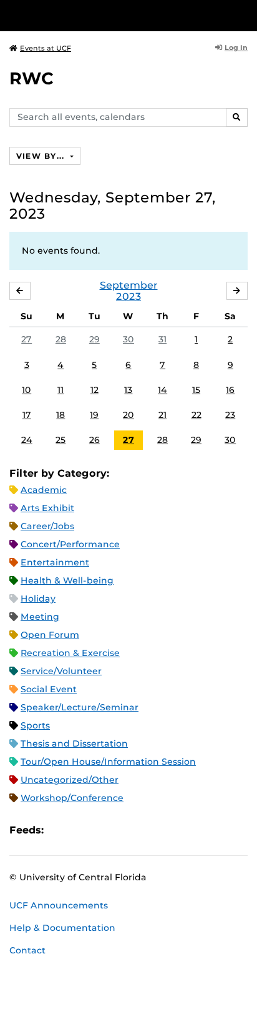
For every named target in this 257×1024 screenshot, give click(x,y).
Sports (35, 725)
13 (128, 389)
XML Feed (123, 830)
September (129, 285)
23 (230, 414)
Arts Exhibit (47, 508)
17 (26, 414)
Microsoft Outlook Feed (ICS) (81, 830)
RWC (31, 78)
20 (128, 414)
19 (94, 414)
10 (26, 389)
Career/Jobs (47, 526)
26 (94, 439)
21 (162, 414)
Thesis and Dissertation (74, 743)
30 (128, 339)
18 (60, 414)
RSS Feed (102, 830)
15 (196, 389)
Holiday (38, 598)
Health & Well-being (67, 580)
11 (60, 389)
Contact (27, 950)
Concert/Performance (70, 544)
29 (94, 339)
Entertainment (55, 562)
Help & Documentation (62, 927)
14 (162, 389)
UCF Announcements (58, 905)
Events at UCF (45, 48)
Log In (236, 47)
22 (196, 414)
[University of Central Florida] (94, 15)
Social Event (49, 689)
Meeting (40, 616)
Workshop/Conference (72, 797)
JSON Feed (144, 830)
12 (94, 389)
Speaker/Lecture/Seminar (79, 707)
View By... (41, 156)
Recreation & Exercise (70, 653)
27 (26, 339)
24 (26, 439)
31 (162, 339)
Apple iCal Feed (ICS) (59, 830)
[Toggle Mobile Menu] (244, 15)
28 (61, 339)
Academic (44, 489)
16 (230, 389)
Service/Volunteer (61, 671)
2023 (128, 296)
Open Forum (50, 634)
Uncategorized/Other (70, 779)
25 (60, 439)
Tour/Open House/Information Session (108, 761)
